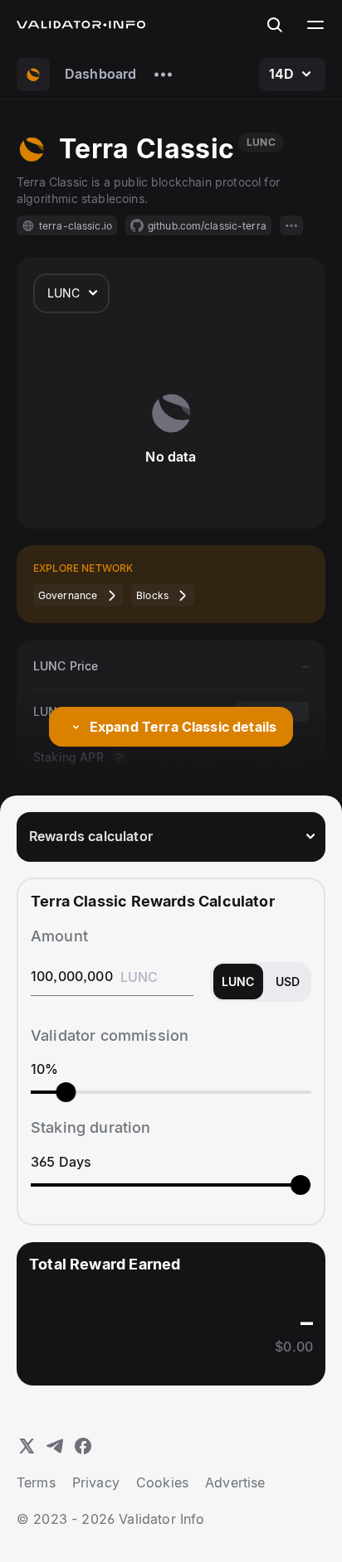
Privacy (96, 1482)
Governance (67, 595)
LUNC (64, 293)
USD (288, 981)
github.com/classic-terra (207, 226)
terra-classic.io (75, 226)
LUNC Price (66, 666)
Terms (36, 1482)
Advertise (235, 1482)
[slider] (66, 1092)
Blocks (152, 595)
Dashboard (100, 73)
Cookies (162, 1482)
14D (281, 73)
